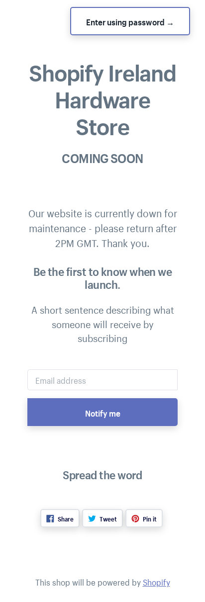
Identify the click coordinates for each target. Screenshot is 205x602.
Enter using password (130, 20)
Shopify (156, 581)
